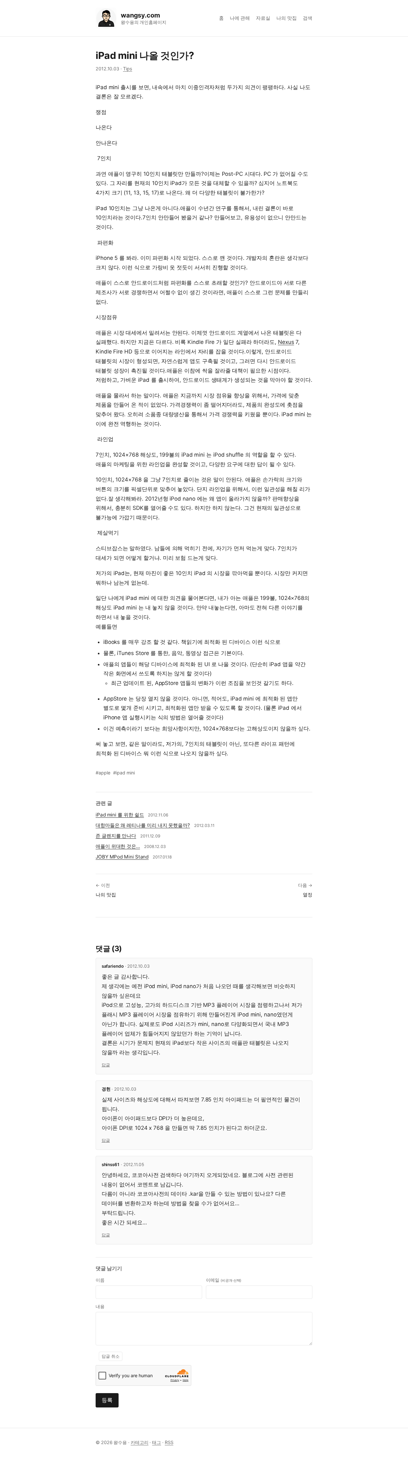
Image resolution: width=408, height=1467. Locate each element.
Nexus (286, 342)
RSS (169, 1442)
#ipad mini (124, 772)
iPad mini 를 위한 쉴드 (120, 815)
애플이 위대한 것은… (118, 846)
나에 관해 (240, 18)
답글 (106, 1065)
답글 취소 (111, 1356)
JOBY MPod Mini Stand (122, 857)
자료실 (263, 18)
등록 (107, 1400)
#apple (103, 772)
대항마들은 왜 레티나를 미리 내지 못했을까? (143, 825)
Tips (127, 68)
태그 (156, 1442)
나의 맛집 (286, 18)
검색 (307, 18)
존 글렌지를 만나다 (116, 836)
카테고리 (140, 1442)
